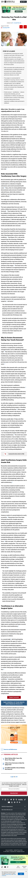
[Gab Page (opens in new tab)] (14, 799)
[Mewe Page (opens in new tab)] (20, 799)
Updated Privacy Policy (18, 850)
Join (16, 776)
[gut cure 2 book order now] (14, 13)
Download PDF (6, 27)
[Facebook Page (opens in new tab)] (3, 799)
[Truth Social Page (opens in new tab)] (16, 799)
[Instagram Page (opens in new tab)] (5, 799)
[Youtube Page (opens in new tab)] (8, 802)
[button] (21, 26)
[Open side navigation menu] (2, 2)
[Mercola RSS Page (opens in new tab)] (19, 802)
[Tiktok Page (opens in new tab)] (25, 799)
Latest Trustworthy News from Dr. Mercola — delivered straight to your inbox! (14, 785)
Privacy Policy (8, 874)
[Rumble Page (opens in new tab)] (14, 802)
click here (23, 838)
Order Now (18, 862)
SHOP (24, 1)
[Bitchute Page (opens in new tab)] (12, 802)
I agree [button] (21, 873)
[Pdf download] (2, 867)
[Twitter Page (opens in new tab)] (8, 799)
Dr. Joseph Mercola (16, 22)
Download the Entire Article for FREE (16, 453)
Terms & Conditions (9, 850)
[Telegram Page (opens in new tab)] (11, 799)
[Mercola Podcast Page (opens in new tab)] (17, 802)
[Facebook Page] (7, 867)
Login (12, 776)
